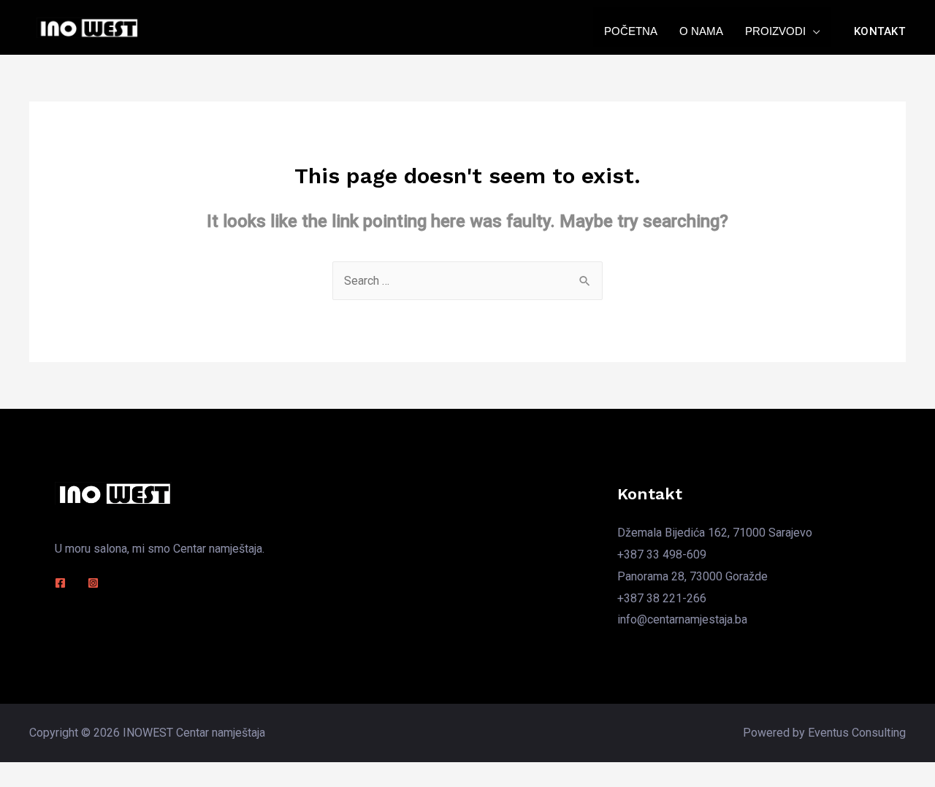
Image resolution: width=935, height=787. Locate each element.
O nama (701, 31)
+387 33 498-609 (661, 554)
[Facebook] (60, 582)
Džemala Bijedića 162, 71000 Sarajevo (714, 533)
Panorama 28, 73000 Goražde (692, 576)
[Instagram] (93, 582)
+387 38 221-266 (661, 598)
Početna (630, 31)
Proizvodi (775, 31)
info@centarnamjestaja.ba (682, 619)
